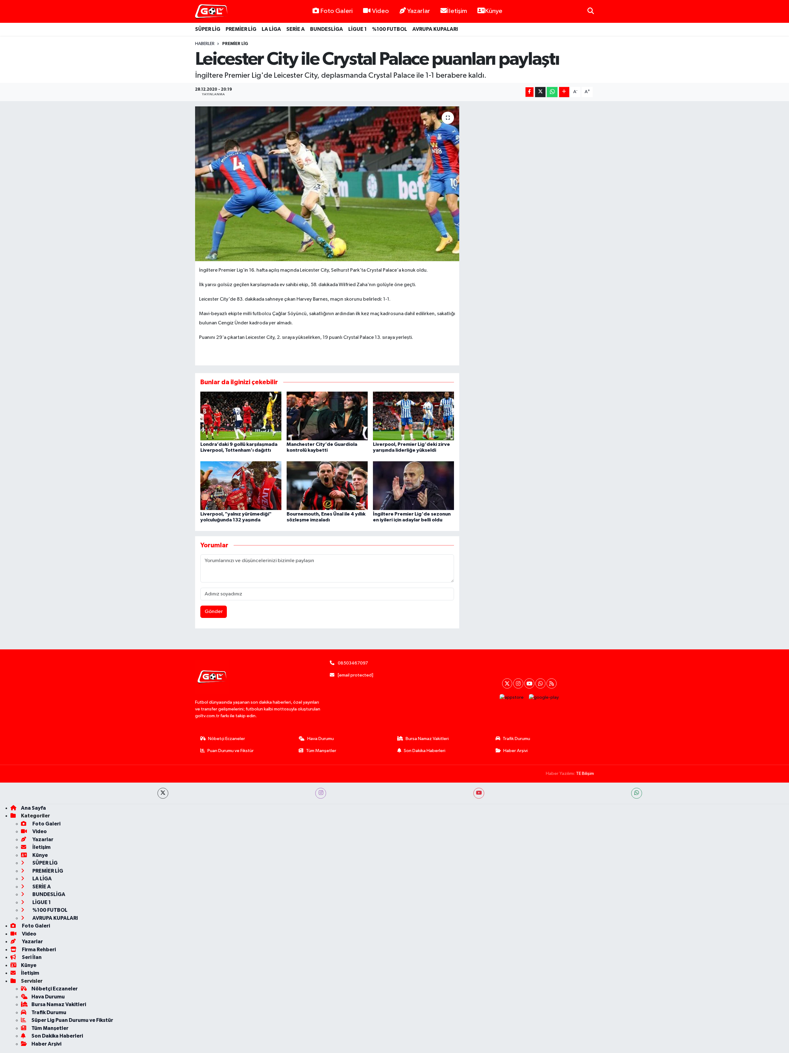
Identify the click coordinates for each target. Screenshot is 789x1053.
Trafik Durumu (516, 738)
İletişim (457, 11)
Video (380, 11)
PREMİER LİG (241, 29)
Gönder (214, 611)
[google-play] (544, 697)
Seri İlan (31, 957)
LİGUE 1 (357, 29)
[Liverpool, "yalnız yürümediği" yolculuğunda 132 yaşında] (240, 485)
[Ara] (590, 11)
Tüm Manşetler (321, 750)
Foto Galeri (336, 11)
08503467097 (353, 663)
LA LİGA (271, 29)
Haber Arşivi (515, 750)
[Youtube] (529, 683)
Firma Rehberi (38, 949)
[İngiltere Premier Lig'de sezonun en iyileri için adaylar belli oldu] (413, 485)
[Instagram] (518, 683)
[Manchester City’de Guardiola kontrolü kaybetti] (327, 415)
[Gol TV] (211, 11)
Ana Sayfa (33, 808)
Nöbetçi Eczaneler (226, 738)
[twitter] (162, 793)
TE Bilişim (585, 773)
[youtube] (478, 793)
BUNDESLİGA (326, 29)
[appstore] (511, 697)
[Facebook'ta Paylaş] (529, 92)
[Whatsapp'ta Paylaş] (552, 92)
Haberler (205, 44)
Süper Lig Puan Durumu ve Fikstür (72, 1020)
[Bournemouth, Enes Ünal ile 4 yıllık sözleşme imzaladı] (327, 485)
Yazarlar (418, 11)
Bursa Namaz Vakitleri (427, 738)
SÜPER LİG (207, 29)
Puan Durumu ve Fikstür (230, 750)
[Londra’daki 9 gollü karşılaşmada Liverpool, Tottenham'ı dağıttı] (240, 415)
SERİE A (295, 29)
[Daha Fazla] (564, 92)
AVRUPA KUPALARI (435, 29)
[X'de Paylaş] (540, 92)
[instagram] (320, 793)
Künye (493, 11)
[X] (507, 683)
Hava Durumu (320, 738)
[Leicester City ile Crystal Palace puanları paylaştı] (327, 183)
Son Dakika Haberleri (424, 750)
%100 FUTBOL (389, 29)
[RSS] (551, 683)
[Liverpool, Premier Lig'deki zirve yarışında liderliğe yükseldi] (413, 415)
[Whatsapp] (540, 683)
